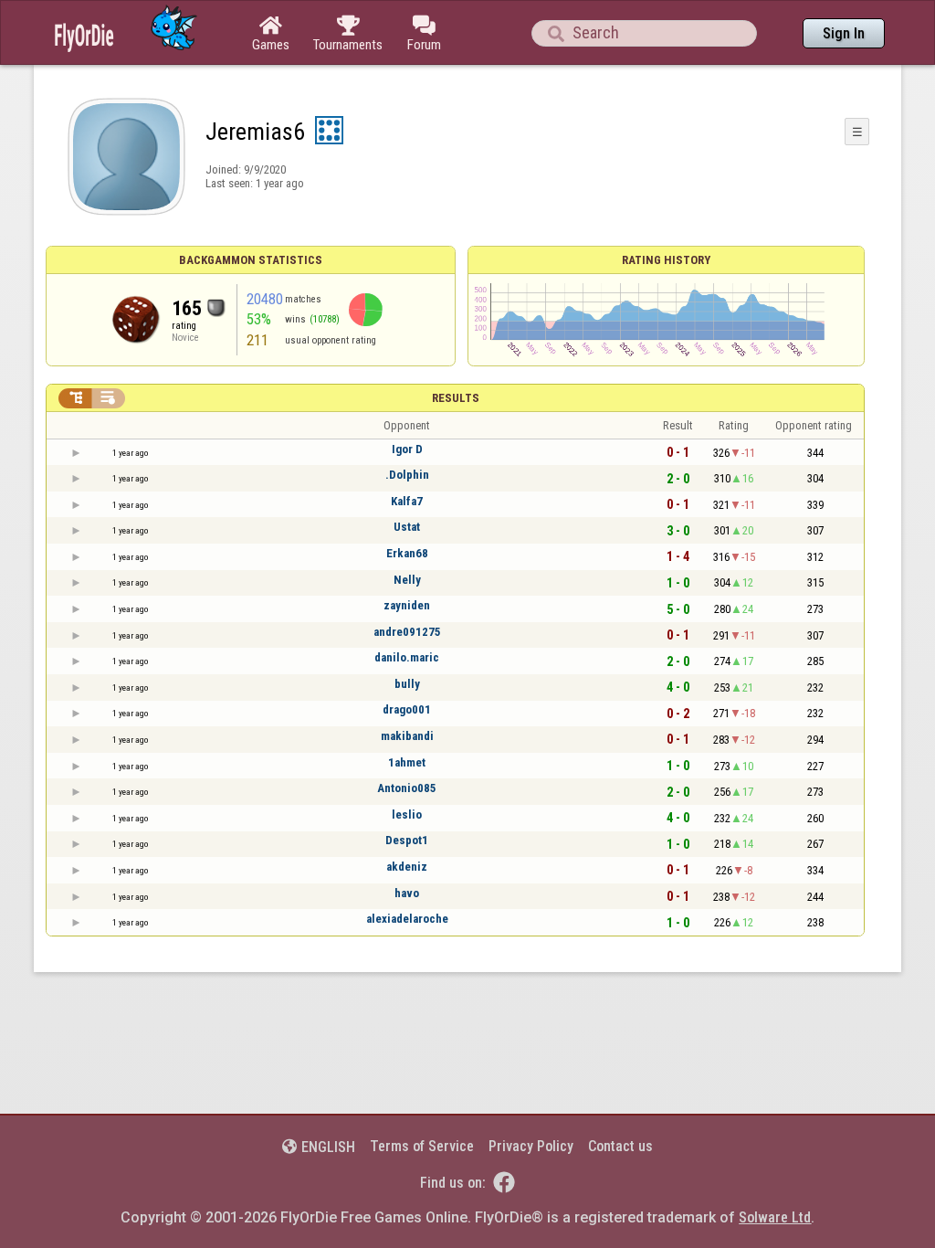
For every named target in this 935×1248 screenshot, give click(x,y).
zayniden (406, 605)
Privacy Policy (531, 1146)
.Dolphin (407, 474)
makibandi (407, 736)
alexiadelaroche (407, 918)
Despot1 (406, 840)
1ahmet (406, 762)
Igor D (407, 449)
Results (455, 398)
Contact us (620, 1146)
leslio (407, 814)
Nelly (407, 580)
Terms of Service (422, 1146)
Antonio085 (406, 788)
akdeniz (406, 866)
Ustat (407, 527)
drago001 (407, 709)
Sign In (844, 33)
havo (406, 893)
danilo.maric (406, 657)
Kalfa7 (407, 501)
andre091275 (407, 632)
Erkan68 (407, 553)
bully (407, 684)
